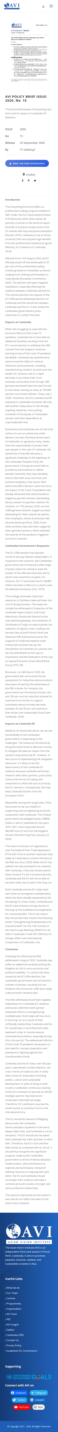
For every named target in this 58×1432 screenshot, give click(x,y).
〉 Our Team (11, 1293)
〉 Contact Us (12, 1340)
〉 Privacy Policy (13, 1345)
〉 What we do (12, 1287)
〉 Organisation (13, 1308)
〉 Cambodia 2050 (14, 1335)
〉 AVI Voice (11, 1314)
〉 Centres (10, 1298)
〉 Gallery (9, 1329)
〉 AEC (8, 1319)
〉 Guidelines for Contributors (21, 1350)
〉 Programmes (13, 1303)
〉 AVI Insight (12, 1324)
